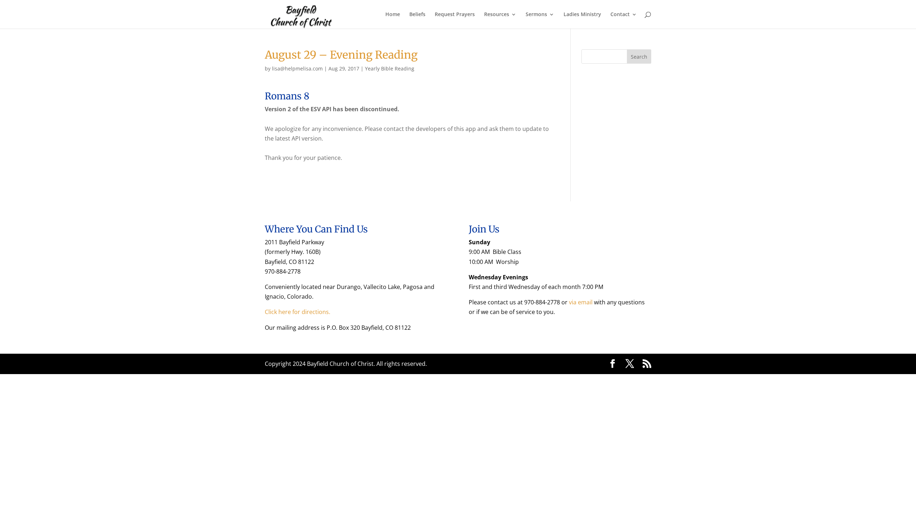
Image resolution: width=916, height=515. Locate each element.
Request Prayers (455, 15)
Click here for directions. (297, 312)
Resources (496, 15)
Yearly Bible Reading (389, 68)
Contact (620, 15)
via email (581, 302)
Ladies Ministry (582, 15)
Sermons (536, 15)
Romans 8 (287, 96)
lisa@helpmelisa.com (297, 68)
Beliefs (417, 15)
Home (392, 15)
